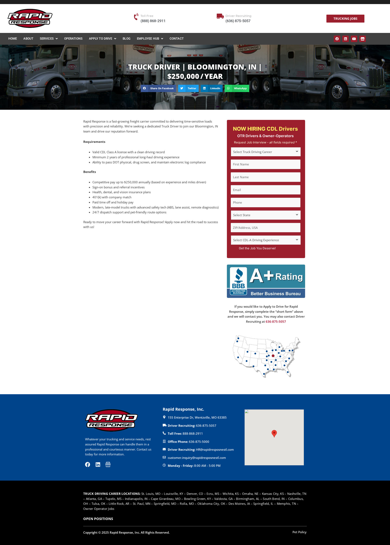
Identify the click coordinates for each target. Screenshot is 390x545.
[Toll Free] (136, 16)
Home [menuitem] (12, 38)
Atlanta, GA (94, 499)
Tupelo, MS (113, 499)
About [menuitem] (28, 38)
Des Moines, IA (239, 504)
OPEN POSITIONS (98, 518)
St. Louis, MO (151, 494)
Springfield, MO (165, 504)
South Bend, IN (274, 499)
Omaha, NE (250, 494)
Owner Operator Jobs (98, 509)
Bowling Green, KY (197, 499)
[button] (158, 88)
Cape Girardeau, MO (165, 499)
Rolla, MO (187, 504)
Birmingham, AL (247, 499)
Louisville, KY (173, 494)
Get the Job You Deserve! (257, 248)
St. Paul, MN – (143, 504)
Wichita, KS (231, 494)
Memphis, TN (286, 504)
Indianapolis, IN (136, 499)
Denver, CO (195, 494)
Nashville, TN (296, 494)
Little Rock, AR (119, 504)
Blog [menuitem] (126, 38)
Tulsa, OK (98, 504)
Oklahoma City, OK (211, 504)
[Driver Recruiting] (220, 16)
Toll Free (147, 16)
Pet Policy (299, 532)
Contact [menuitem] (177, 38)
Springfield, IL (263, 504)
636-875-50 (274, 321)
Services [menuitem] (47, 38)
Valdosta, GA (223, 499)
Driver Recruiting (238, 16)
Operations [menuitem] (73, 38)
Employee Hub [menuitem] (148, 38)
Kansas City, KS (273, 494)
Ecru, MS (213, 494)
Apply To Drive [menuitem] (100, 38)
